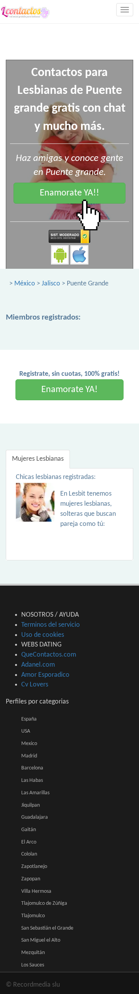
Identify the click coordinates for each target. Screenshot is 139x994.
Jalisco (51, 283)
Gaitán (28, 830)
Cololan (29, 854)
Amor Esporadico (45, 675)
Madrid (29, 756)
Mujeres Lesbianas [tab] (38, 459)
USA (25, 731)
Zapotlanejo (34, 867)
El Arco (28, 842)
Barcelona (32, 768)
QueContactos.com (48, 655)
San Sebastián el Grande (47, 928)
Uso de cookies (42, 635)
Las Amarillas (35, 793)
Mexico (29, 744)
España (29, 719)
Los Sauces (32, 965)
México (24, 283)
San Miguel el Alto (40, 940)
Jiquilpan (30, 805)
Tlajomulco (33, 916)
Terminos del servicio (50, 625)
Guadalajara (34, 817)
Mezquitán (33, 953)
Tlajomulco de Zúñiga (44, 903)
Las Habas (32, 780)
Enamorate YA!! (69, 193)
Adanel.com (38, 665)
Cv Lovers (34, 684)
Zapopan (30, 879)
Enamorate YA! (69, 389)
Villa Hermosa (36, 891)
